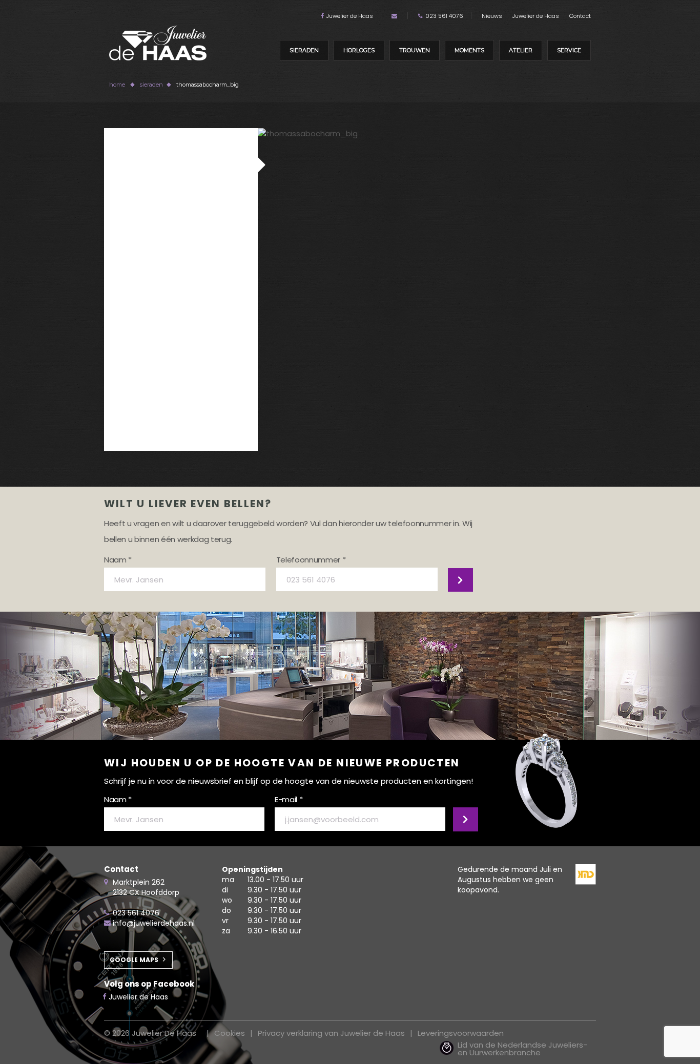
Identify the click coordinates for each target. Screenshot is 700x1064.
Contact (580, 16)
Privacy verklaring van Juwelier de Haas (331, 1033)
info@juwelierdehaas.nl (154, 923)
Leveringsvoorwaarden (461, 1033)
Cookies (229, 1033)
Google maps (134, 959)
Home (117, 84)
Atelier (520, 50)
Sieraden (304, 50)
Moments (469, 50)
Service (569, 50)
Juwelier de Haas (349, 16)
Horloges (359, 50)
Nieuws (492, 16)
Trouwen (414, 50)
